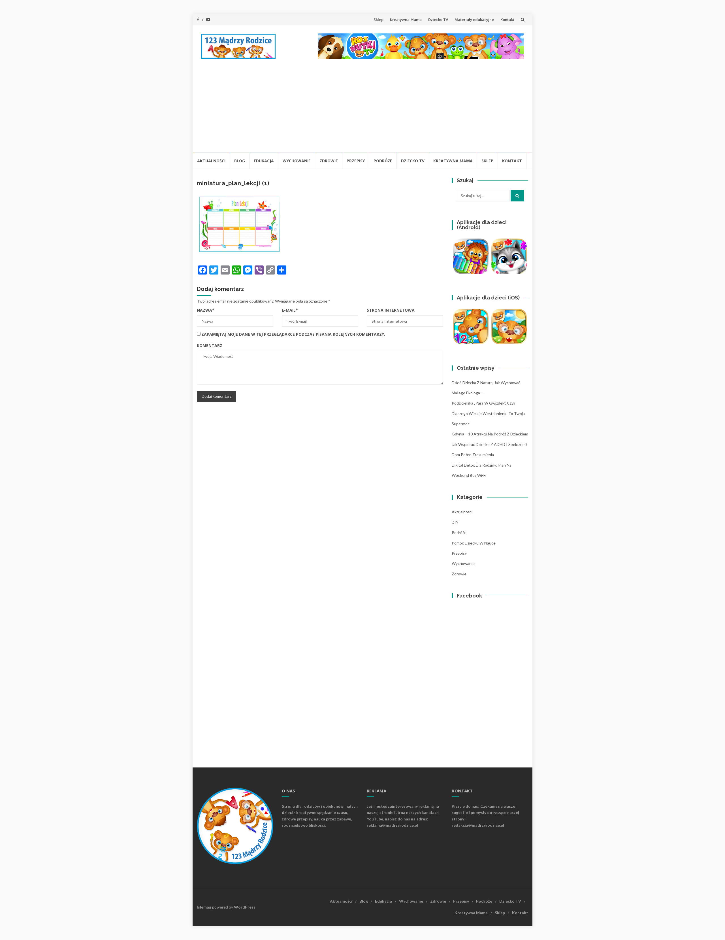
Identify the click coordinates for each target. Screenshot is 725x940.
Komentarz (209, 345)
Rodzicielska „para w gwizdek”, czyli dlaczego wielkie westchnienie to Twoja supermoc (488, 413)
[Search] (517, 195)
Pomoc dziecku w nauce (474, 543)
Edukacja (264, 160)
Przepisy (356, 160)
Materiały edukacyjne (474, 19)
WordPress (244, 907)
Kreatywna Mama (406, 19)
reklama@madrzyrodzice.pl (392, 825)
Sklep (378, 19)
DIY (455, 522)
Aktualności (211, 160)
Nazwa (205, 310)
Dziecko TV (438, 19)
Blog (239, 160)
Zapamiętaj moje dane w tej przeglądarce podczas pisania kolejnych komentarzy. (293, 334)
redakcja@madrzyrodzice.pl (478, 825)
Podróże (383, 160)
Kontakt (507, 19)
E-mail (290, 310)
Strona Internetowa (391, 310)
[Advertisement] (362, 109)
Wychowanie (297, 160)
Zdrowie (328, 160)
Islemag (204, 907)
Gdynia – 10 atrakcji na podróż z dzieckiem (490, 433)
